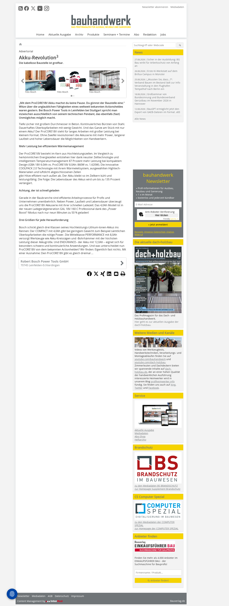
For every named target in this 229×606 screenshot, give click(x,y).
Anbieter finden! (159, 580)
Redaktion (149, 34)
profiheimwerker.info (163, 381)
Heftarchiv (140, 439)
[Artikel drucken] (123, 274)
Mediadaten (177, 7)
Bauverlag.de (177, 600)
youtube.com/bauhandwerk (150, 359)
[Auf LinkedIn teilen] (109, 275)
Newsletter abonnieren (155, 7)
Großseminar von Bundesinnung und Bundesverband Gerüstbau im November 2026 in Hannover (155, 99)
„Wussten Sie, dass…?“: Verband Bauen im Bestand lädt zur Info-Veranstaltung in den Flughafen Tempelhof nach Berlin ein (158, 84)
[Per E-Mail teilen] (116, 274)
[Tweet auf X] (96, 275)
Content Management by (31, 601)
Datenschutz (62, 596)
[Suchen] (180, 45)
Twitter (138, 387)
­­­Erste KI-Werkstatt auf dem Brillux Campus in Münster (156, 72)
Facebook (153, 387)
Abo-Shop (140, 436)
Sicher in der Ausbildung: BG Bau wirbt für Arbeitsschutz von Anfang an (157, 62)
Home (40, 34)
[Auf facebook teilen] (89, 275)
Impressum (77, 596)
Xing (173, 384)
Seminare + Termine (116, 34)
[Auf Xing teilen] (102, 275)
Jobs (163, 34)
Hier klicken (161, 215)
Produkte (93, 34)
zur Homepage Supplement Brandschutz (157, 488)
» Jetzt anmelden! (158, 224)
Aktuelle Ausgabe (59, 34)
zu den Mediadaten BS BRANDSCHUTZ (156, 485)
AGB (50, 596)
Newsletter (23, 596)
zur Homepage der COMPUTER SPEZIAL (156, 528)
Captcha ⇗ (170, 219)
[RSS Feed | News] (20, 8)
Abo (136, 34)
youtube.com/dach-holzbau (150, 362)
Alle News (140, 118)
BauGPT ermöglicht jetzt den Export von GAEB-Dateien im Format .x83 (157, 110)
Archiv (79, 34)
